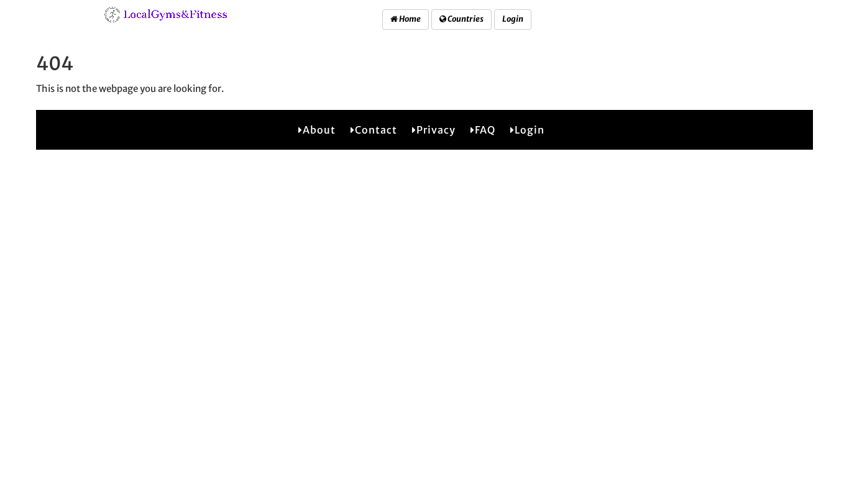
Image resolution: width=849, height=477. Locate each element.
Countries (465, 19)
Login (512, 19)
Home (409, 19)
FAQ (485, 130)
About (319, 130)
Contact (376, 130)
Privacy (436, 130)
